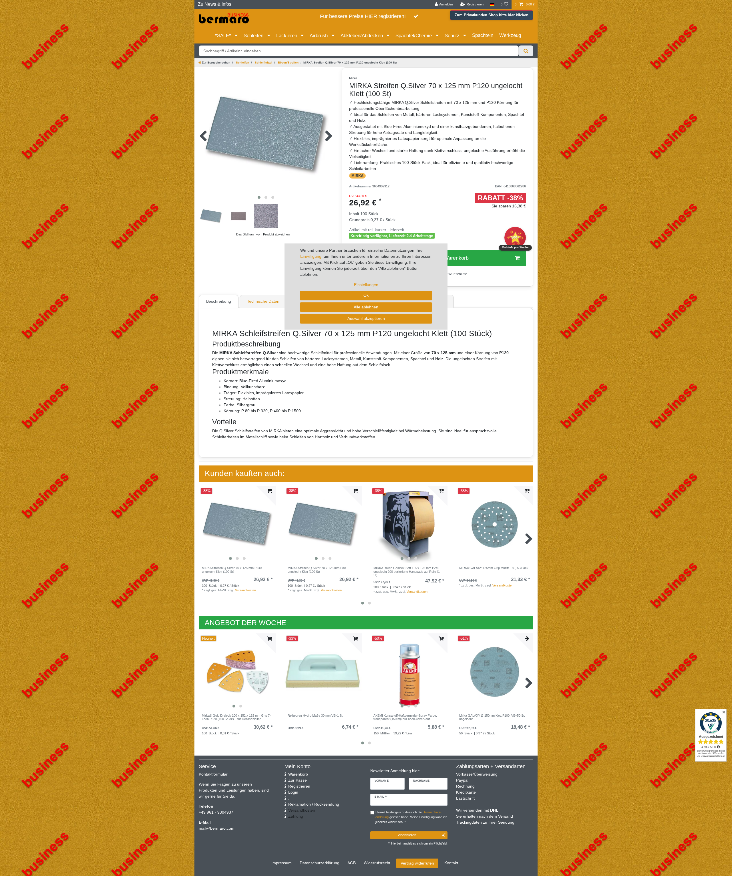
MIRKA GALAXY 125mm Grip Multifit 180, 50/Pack (493, 568)
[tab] (219, 301)
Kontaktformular (213, 774)
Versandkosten (245, 590)
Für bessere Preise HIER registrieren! (363, 16)
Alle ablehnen (366, 307)
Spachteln (482, 35)
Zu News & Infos (214, 4)
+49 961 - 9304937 (216, 812)
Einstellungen (366, 284)
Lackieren (287, 35)
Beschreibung (218, 301)
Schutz (453, 35)
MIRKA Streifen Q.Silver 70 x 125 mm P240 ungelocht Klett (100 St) (232, 569)
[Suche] (526, 50)
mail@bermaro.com (216, 828)
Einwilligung (310, 256)
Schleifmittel (263, 62)
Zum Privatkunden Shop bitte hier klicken (491, 15)
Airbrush (319, 35)
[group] (237, 524)
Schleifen (254, 35)
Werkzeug (510, 35)
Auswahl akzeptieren (366, 318)
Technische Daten (263, 301)
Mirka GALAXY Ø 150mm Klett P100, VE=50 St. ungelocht (492, 717)
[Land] (492, 4)
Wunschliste (457, 274)
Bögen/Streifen (288, 62)
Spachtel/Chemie (414, 35)
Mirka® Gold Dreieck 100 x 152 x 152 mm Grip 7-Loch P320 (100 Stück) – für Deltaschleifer (236, 717)
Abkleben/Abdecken (362, 35)
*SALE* (223, 35)
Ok (366, 295)
